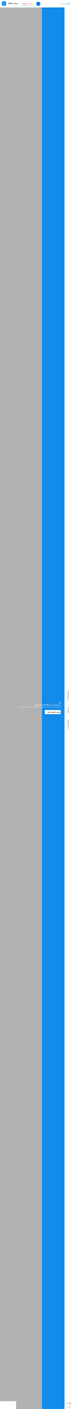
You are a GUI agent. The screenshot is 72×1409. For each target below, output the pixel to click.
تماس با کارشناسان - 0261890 (50, 712)
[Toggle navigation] (4, 3)
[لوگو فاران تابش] (61, 3)
